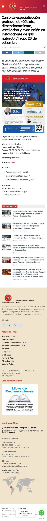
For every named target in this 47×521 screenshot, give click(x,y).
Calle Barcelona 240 (11, 470)
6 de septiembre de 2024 (11, 47)
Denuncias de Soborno (10, 511)
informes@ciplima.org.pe (11, 464)
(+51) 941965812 (8, 454)
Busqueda (5, 349)
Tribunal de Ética (8, 361)
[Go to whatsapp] (41, 513)
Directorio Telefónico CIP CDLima (14, 346)
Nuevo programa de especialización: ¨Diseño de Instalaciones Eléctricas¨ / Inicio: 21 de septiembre (29, 248)
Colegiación (6, 352)
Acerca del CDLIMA (8, 337)
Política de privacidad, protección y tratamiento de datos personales (22, 432)
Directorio (22, 508)
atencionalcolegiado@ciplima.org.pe (15, 466)
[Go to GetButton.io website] (41, 518)
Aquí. (18, 158)
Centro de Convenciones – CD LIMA (14, 343)
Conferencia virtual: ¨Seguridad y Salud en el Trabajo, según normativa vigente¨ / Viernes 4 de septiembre (28, 214)
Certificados (6, 355)
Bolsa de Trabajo (8, 340)
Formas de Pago (8, 358)
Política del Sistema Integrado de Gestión (20, 428)
